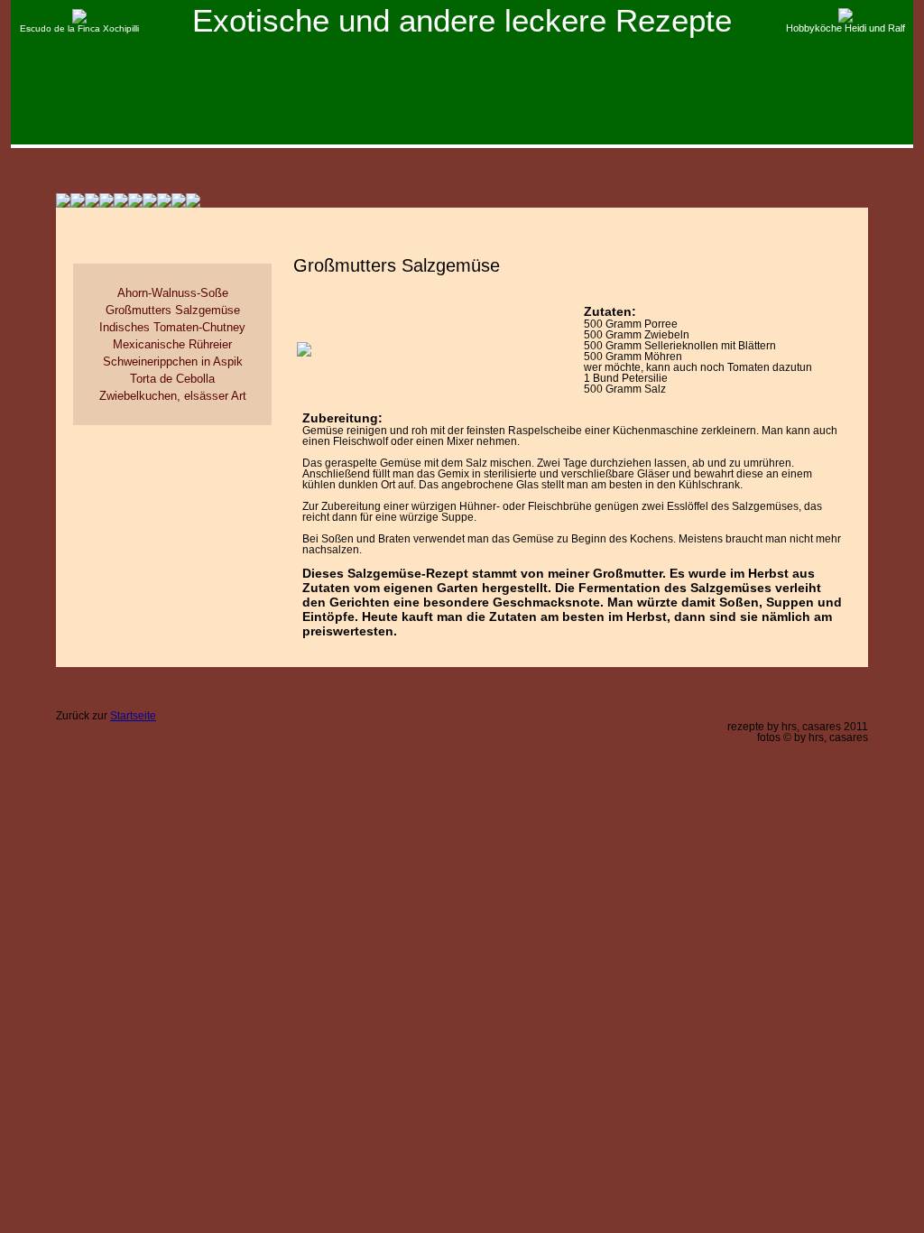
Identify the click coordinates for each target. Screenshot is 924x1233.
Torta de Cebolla (172, 378)
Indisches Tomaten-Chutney (172, 327)
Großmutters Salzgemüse (173, 310)
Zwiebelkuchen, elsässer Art (172, 396)
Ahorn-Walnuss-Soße (172, 293)
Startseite (133, 715)
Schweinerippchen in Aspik (173, 361)
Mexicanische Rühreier (172, 344)
